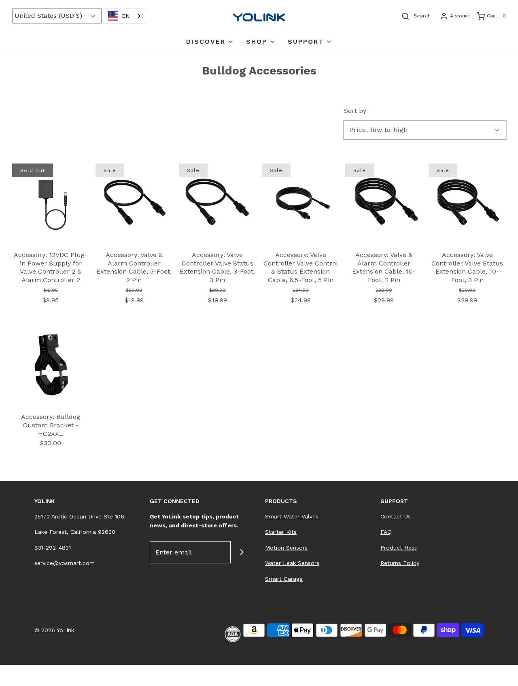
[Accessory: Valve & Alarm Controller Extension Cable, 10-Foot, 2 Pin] (383, 201)
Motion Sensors (286, 547)
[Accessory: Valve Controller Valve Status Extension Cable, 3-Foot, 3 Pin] (217, 201)
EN (126, 16)
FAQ (386, 532)
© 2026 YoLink (54, 630)
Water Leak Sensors (292, 563)
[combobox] (125, 16)
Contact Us (395, 516)
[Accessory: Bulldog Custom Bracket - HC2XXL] (50, 363)
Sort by (355, 111)
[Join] (242, 552)
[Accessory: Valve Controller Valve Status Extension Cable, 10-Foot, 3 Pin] (467, 201)
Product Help (398, 547)
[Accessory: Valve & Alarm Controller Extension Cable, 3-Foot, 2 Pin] (134, 201)
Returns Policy (399, 563)
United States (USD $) (49, 15)
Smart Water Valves (291, 516)
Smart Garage (284, 579)
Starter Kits (281, 532)
